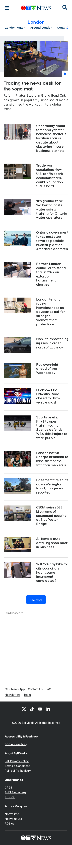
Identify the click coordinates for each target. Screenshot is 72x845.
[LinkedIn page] (48, 708)
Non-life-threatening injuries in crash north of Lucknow (52, 343)
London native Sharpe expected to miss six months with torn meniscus (52, 459)
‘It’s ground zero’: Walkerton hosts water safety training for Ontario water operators (51, 209)
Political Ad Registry (18, 770)
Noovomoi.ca (13, 818)
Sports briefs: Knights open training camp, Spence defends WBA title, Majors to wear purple (51, 427)
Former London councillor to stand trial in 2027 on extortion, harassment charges (51, 274)
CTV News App (15, 689)
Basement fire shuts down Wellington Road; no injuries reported (52, 486)
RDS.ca (9, 823)
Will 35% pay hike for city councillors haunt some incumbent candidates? (52, 572)
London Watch (15, 27)
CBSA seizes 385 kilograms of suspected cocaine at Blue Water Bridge (51, 515)
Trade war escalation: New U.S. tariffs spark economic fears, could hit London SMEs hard (49, 176)
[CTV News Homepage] (36, 8)
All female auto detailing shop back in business (52, 543)
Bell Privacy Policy (17, 761)
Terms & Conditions (17, 765)
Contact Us (35, 689)
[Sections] (7, 8)
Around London (41, 27)
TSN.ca (10, 797)
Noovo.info (12, 814)
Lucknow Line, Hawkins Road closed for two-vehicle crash (48, 396)
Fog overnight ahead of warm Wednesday (48, 369)
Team (27, 694)
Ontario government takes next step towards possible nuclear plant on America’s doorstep (52, 241)
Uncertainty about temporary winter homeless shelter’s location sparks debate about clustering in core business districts (51, 138)
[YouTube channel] (40, 708)
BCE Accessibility (16, 744)
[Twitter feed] (24, 708)
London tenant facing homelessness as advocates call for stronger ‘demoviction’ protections (50, 312)
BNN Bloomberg (15, 792)
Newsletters (12, 694)
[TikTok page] (32, 708)
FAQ (48, 689)
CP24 (8, 787)
